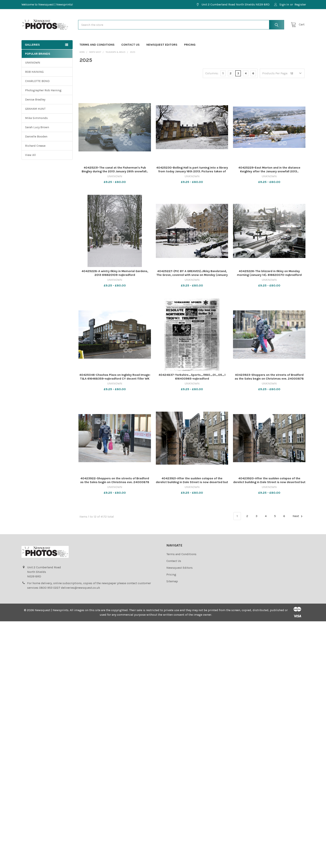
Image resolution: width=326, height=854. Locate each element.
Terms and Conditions (97, 44)
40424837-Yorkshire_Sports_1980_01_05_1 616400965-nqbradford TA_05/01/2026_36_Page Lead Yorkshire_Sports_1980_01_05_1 (191, 380)
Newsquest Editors (161, 44)
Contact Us (130, 44)
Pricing (189, 44)
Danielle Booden (36, 136)
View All (30, 155)
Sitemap (172, 581)
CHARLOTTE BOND (37, 81)
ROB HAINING (34, 72)
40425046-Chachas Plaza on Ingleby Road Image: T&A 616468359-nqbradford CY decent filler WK (114, 376)
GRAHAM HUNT (35, 108)
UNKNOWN (32, 62)
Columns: (211, 73)
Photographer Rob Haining (43, 90)
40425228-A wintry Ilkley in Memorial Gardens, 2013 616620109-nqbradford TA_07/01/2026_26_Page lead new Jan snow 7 (114, 274)
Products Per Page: (275, 73)
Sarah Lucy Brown (37, 127)
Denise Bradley (35, 99)
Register (300, 4)
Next (296, 516)
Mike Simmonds (36, 118)
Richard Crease (35, 145)
